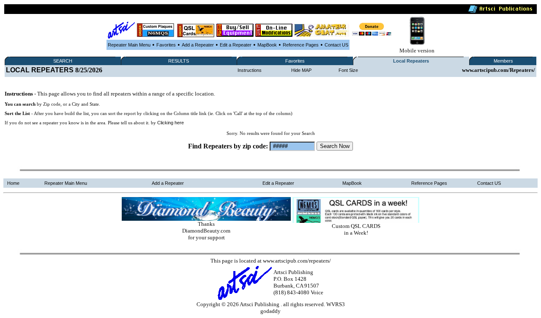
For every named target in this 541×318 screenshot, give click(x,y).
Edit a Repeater (235, 44)
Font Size (348, 70)
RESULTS (178, 60)
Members (503, 60)
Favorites (166, 44)
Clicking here (170, 122)
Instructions (250, 70)
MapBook (267, 44)
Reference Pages (301, 44)
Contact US (336, 44)
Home (13, 183)
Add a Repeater (198, 44)
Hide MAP (301, 70)
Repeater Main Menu (129, 44)
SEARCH (62, 60)
